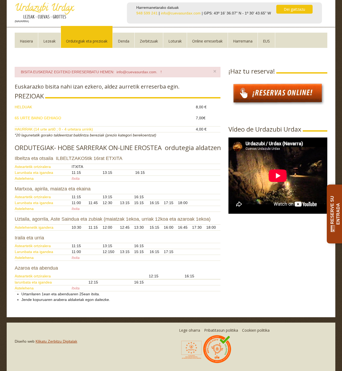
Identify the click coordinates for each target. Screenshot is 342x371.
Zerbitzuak (149, 41)
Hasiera (26, 41)
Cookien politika (256, 330)
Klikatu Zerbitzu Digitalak (56, 341)
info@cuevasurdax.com (181, 13)
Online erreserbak (207, 41)
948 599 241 (147, 13)
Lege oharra (189, 330)
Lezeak (49, 41)
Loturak (175, 41)
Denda (123, 41)
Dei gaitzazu (294, 9)
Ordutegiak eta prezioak (86, 41)
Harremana (242, 41)
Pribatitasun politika (221, 330)
